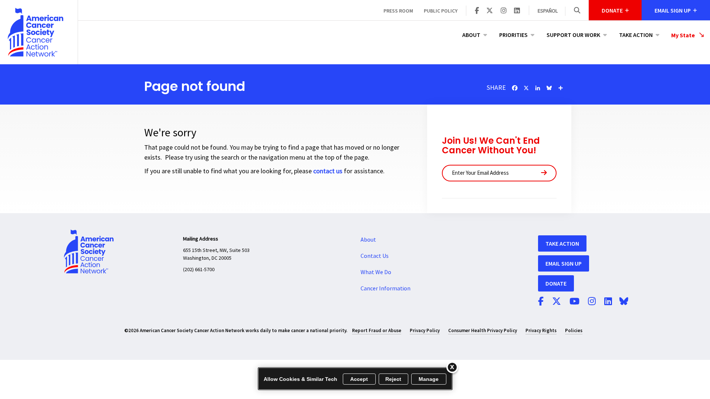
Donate (556, 283)
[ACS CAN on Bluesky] (623, 301)
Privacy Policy (425, 330)
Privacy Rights (541, 330)
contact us (327, 171)
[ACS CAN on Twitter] (489, 11)
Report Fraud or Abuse (376, 330)
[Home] (39, 32)
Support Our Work (573, 34)
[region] (355, 378)
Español (548, 11)
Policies (573, 330)
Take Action (636, 34)
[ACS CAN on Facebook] (477, 11)
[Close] (452, 367)
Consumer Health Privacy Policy (482, 330)
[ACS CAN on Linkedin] (517, 11)
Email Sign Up (563, 263)
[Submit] (544, 173)
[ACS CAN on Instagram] (504, 11)
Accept (359, 379)
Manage (429, 379)
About (471, 34)
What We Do (376, 272)
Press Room (398, 10)
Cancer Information (385, 288)
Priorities (513, 34)
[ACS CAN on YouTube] (574, 301)
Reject (393, 379)
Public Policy (440, 10)
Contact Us (375, 256)
